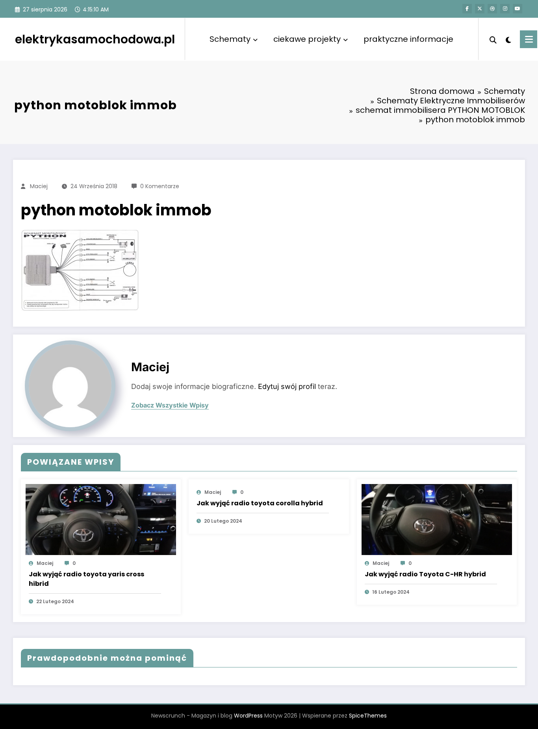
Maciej (39, 186)
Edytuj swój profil (287, 386)
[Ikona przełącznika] (528, 39)
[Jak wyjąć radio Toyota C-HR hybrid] (437, 519)
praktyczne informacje (408, 39)
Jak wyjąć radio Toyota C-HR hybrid (425, 574)
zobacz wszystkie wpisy (170, 405)
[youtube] (517, 8)
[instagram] (505, 8)
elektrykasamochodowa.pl (95, 39)
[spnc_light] (508, 39)
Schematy (230, 39)
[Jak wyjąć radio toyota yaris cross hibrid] (101, 519)
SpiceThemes (368, 716)
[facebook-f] (467, 8)
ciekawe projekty (307, 39)
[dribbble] (492, 8)
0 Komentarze (159, 186)
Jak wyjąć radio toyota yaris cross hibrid (86, 579)
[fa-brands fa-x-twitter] (479, 8)
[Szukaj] (493, 39)
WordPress (248, 716)
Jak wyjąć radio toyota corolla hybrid (260, 503)
